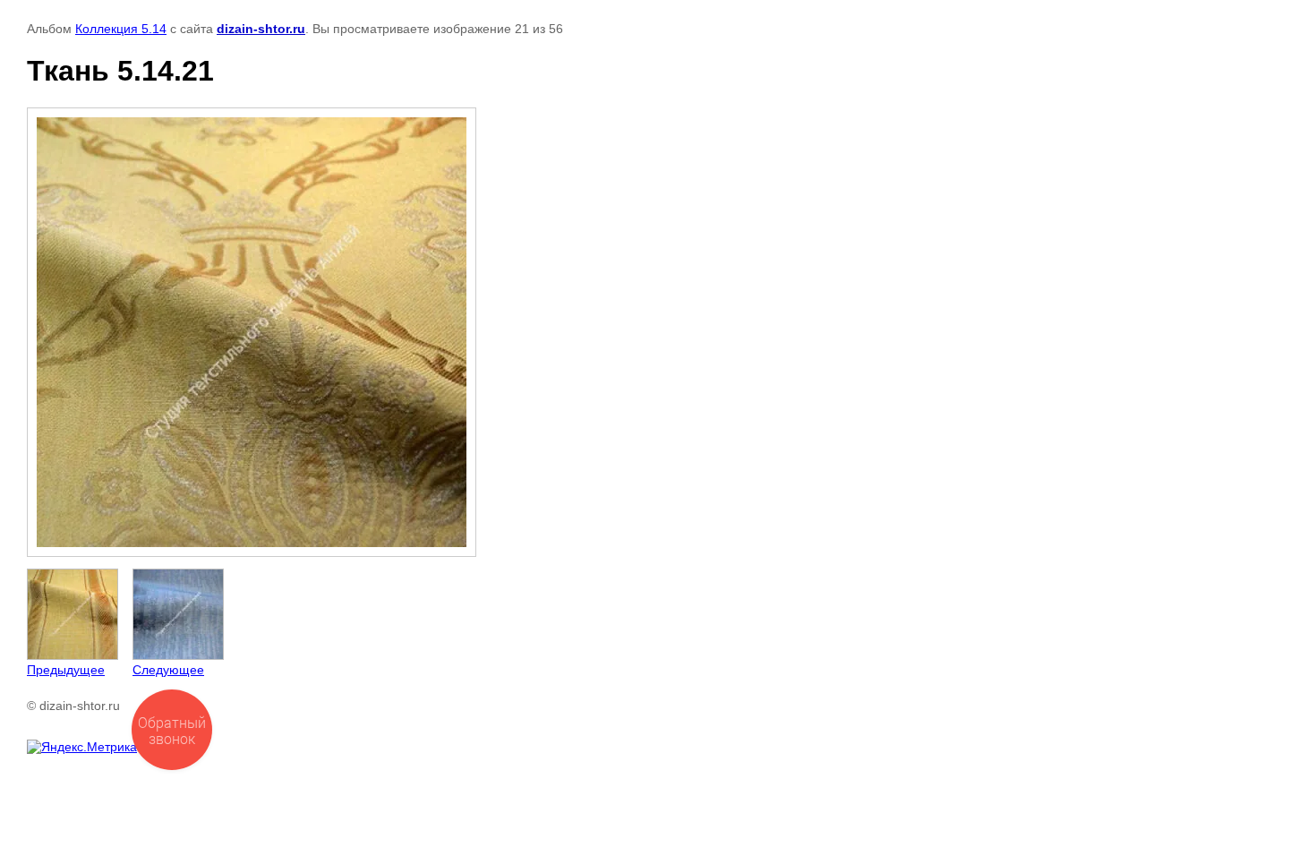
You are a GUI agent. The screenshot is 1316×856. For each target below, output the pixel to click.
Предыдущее (66, 670)
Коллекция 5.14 (121, 28)
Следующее (168, 670)
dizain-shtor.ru (261, 28)
